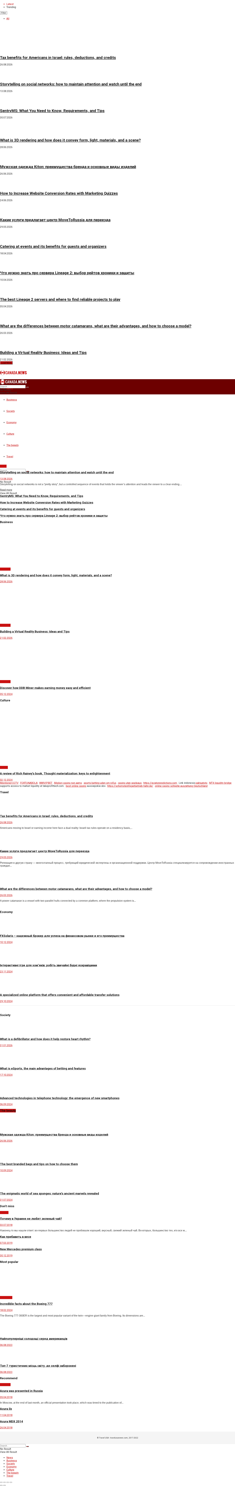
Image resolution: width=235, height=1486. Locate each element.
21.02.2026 (6, 637)
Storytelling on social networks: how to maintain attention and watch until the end (71, 84)
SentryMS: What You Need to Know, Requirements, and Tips (52, 111)
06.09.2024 (6, 1104)
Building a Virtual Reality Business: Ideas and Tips (43, 352)
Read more (6, 489)
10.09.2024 (6, 1170)
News (3, 466)
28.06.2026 (6, 581)
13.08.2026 (6, 478)
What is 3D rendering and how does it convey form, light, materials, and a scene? (70, 140)
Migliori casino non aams (68, 782)
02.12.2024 (6, 779)
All (7, 18)
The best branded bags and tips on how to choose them (39, 1164)
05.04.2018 (6, 1397)
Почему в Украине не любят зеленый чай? (31, 1218)
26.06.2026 (6, 1140)
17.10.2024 (6, 1074)
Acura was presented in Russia (21, 1391)
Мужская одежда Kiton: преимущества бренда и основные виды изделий (68, 167)
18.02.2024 (6, 1310)
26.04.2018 (6, 1427)
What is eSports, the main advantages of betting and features (43, 1068)
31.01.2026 (6, 1045)
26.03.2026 (6, 895)
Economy (11, 1466)
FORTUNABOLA (29, 782)
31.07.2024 (6, 1199)
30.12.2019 (6, 1255)
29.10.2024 (6, 1001)
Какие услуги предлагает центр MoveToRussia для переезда (55, 220)
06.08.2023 (6, 1345)
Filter (3, 13)
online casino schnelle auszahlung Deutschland (181, 785)
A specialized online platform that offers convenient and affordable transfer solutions (59, 995)
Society (4, 1212)
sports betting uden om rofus (100, 782)
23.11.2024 (6, 971)
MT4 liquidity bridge (220, 782)
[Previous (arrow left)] (1, 1485)
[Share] (4, 1482)
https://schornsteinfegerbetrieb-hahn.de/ (130, 785)
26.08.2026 (6, 822)
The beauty (6, 1297)
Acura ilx (6, 1409)
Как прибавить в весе (15, 1237)
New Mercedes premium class (21, 1249)
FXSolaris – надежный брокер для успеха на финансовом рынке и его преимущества (62, 936)
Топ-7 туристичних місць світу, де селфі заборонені (38, 1366)
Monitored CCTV (9, 782)
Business (11, 399)
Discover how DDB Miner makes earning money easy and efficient (45, 688)
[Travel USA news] (13, 373)
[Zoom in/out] (11, 1482)
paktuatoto (201, 782)
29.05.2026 (6, 857)
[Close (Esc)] (1, 1482)
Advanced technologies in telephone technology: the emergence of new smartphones (59, 1098)
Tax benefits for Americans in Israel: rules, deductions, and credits (58, 57)
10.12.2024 (6, 942)
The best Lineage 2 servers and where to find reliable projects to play (60, 299)
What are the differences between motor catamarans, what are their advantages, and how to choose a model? (95, 326)
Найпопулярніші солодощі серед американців (33, 1339)
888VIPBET (45, 782)
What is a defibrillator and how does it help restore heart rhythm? (45, 1039)
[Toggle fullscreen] (7, 1482)
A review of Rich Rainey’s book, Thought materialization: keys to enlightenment (55, 773)
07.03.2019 (6, 1242)
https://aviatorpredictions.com (160, 782)
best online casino (76, 785)
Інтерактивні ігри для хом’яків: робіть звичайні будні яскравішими (48, 965)
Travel (9, 1475)
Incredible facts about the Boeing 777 (26, 1304)
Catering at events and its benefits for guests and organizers (53, 246)
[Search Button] (27, 387)
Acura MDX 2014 (11, 1421)
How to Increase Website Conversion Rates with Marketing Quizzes (59, 193)
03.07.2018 (6, 1225)
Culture (4, 767)
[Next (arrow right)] (4, 1485)
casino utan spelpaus (130, 782)
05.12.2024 (6, 694)
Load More (6, 363)
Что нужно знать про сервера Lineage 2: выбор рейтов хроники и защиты (67, 273)
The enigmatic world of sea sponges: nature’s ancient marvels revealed (49, 1193)
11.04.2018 (6, 1415)
